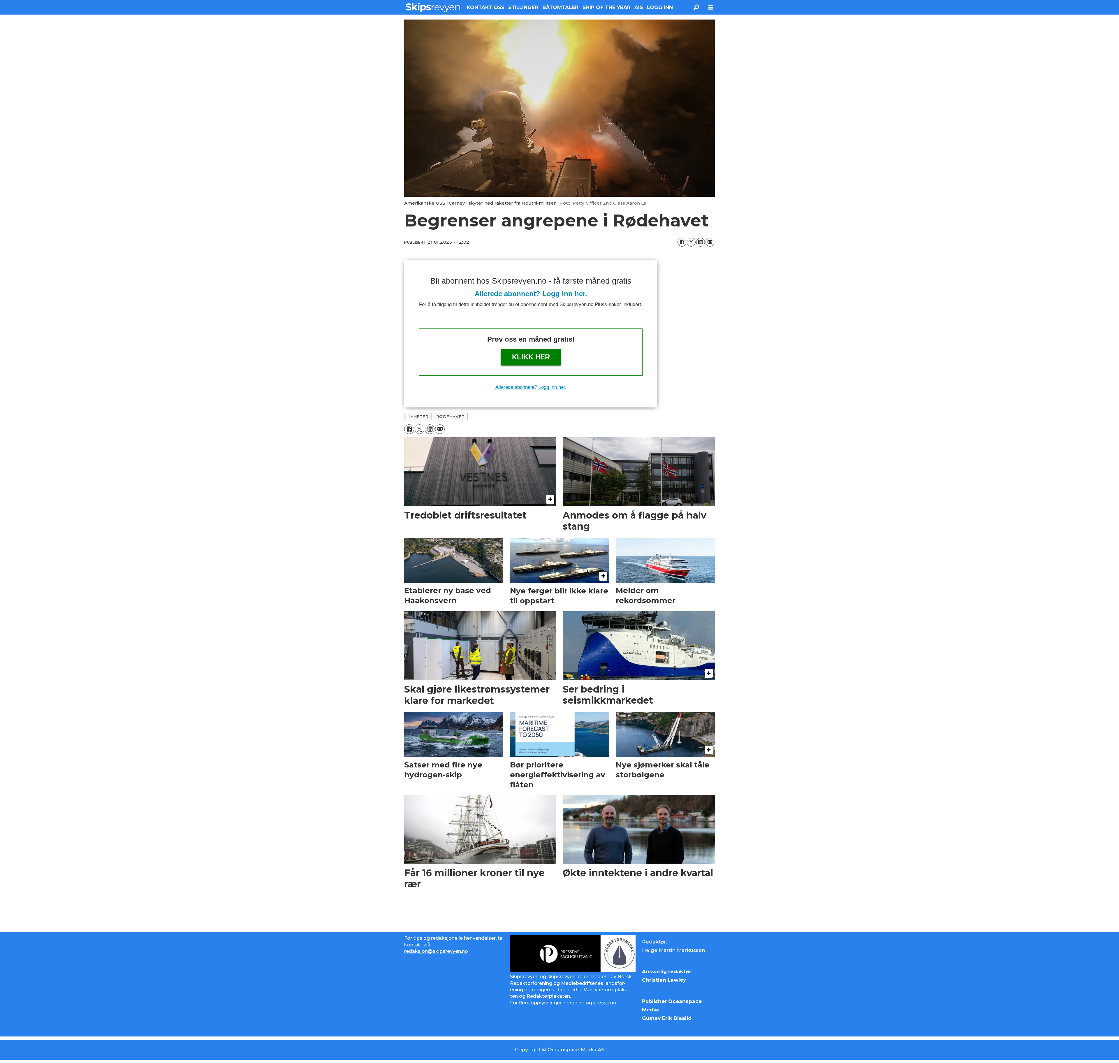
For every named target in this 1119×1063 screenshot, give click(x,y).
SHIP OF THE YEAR (607, 7)
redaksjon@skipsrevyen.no (436, 951)
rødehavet (450, 416)
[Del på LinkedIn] (700, 242)
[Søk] (696, 7)
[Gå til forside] (433, 7)
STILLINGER (523, 7)
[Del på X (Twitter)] (691, 242)
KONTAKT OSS (485, 7)
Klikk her (531, 357)
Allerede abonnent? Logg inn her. (531, 294)
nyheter (418, 416)
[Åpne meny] (711, 7)
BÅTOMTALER (560, 7)
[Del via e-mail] (709, 242)
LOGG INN (660, 7)
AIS (638, 7)
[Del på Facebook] (682, 242)
